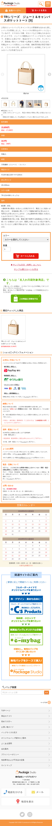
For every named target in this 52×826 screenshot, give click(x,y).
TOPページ (5, 711)
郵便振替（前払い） (10, 375)
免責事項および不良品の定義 (12, 760)
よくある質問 (6, 743)
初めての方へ (6, 721)
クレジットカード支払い (11, 384)
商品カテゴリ (6, 716)
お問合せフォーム (25, 457)
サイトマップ (6, 765)
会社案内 (4, 749)
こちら (27, 396)
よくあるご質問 (20, 454)
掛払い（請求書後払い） (11, 393)
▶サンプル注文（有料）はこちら (26, 265)
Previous (2, 74)
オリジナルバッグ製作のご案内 (13, 738)
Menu (48, 5)
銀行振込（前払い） (10, 366)
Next (49, 74)
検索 (46, 692)
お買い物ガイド (7, 727)
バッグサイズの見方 (9, 732)
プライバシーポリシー (10, 754)
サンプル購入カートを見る (26, 269)
